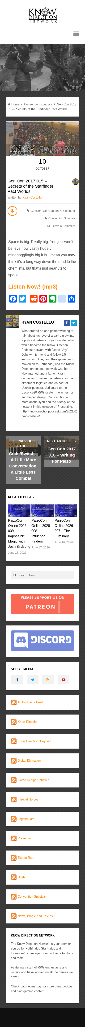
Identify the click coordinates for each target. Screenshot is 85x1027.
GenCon (36, 211)
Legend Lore (26, 819)
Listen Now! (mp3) (33, 286)
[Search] (14, 575)
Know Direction (28, 722)
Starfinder (69, 211)
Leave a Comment (63, 226)
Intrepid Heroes (28, 799)
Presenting (25, 838)
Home (15, 104)
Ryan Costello (32, 197)
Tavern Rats (26, 858)
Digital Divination (29, 760)
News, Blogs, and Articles (35, 916)
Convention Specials (38, 104)
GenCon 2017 (52, 211)
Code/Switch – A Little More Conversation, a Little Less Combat (23, 466)
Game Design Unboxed (33, 780)
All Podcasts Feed (30, 702)
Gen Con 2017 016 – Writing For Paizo (61, 455)
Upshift (22, 877)
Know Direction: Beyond (34, 741)
